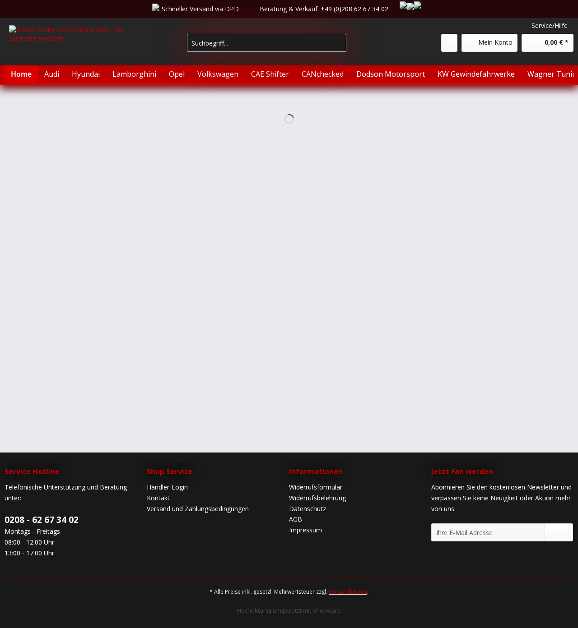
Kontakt (158, 498)
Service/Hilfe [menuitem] (549, 25)
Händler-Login (167, 487)
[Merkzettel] (449, 43)
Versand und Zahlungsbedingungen (198, 508)
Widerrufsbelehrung (317, 498)
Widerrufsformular (315, 487)
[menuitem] (266, 47)
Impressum (305, 530)
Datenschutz (307, 508)
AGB (295, 519)
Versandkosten (348, 592)
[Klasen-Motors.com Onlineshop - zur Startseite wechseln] (77, 47)
